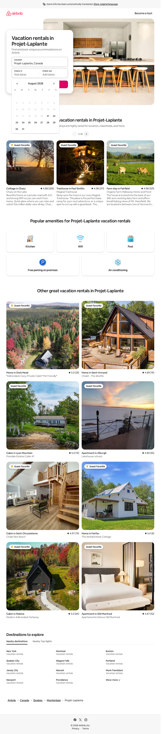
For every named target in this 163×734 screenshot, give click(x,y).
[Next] (86, 134)
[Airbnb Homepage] (14, 13)
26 (35, 122)
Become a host (143, 13)
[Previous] (74, 134)
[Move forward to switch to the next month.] (54, 84)
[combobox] (39, 63)
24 (23, 122)
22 (54, 116)
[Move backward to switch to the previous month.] (17, 84)
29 (54, 122)
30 (16, 129)
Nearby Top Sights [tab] (42, 641)
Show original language (106, 4)
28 (48, 122)
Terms (85, 728)
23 (17, 122)
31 (23, 129)
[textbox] (25, 74)
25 (29, 122)
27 (41, 122)
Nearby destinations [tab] (17, 641)
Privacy (75, 728)
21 (48, 116)
